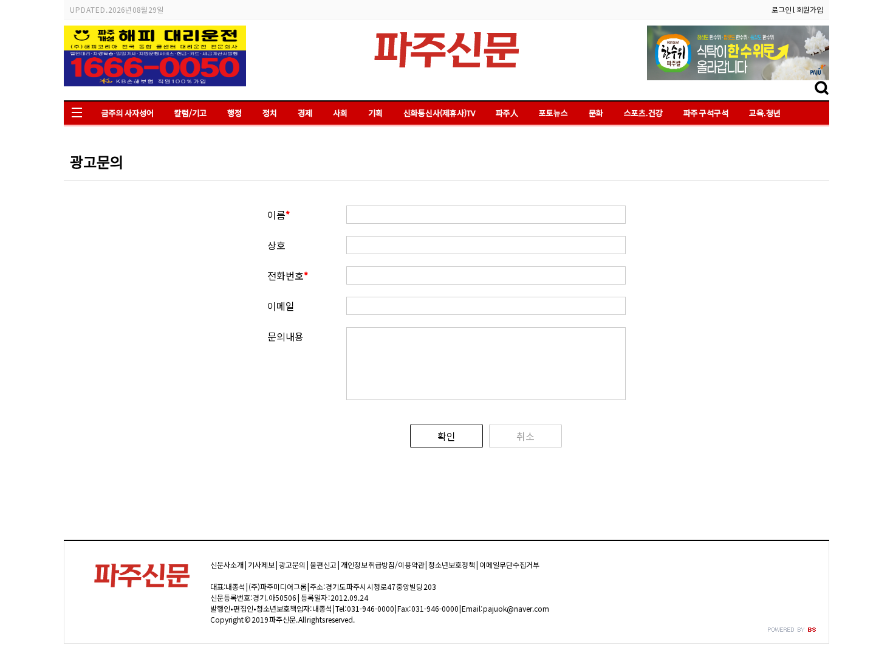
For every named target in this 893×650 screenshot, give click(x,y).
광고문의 (292, 564)
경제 (305, 113)
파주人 (507, 113)
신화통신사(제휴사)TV (439, 113)
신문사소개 (227, 564)
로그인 (782, 9)
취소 (525, 436)
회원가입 (809, 9)
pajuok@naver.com (516, 608)
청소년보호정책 (451, 564)
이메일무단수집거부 (509, 564)
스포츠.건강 (643, 113)
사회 (340, 113)
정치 (269, 113)
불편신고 (323, 564)
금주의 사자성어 (127, 113)
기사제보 (261, 564)
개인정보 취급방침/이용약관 (383, 564)
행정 (234, 113)
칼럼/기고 (190, 113)
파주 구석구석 (705, 113)
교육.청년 (765, 113)
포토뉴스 (553, 113)
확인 (446, 436)
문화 (596, 113)
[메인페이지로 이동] (446, 71)
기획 (375, 113)
